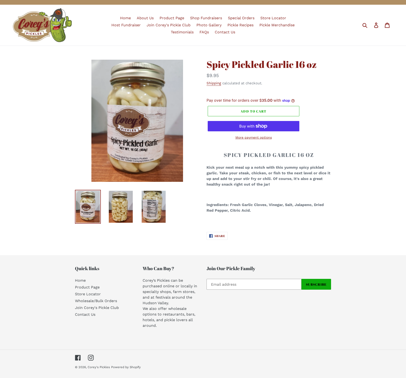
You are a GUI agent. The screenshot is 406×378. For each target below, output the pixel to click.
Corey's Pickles (99, 367)
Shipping (214, 83)
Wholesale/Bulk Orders (96, 301)
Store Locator (88, 294)
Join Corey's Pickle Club (97, 307)
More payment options (253, 137)
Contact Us (85, 314)
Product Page (87, 287)
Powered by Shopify (126, 367)
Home (80, 280)
